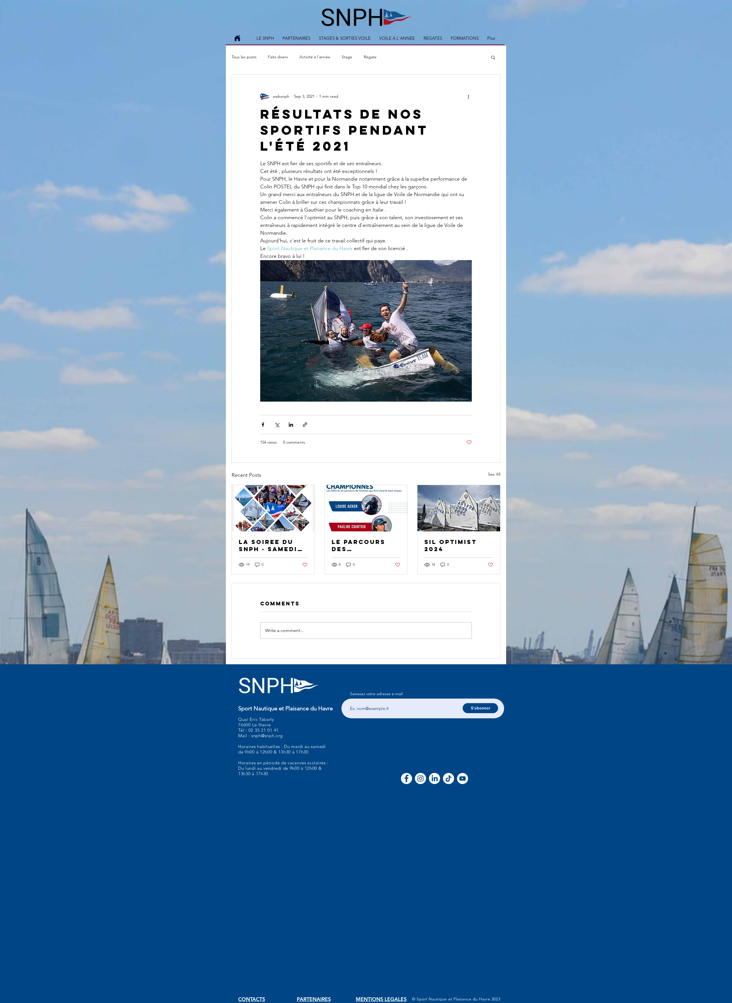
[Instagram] (420, 778)
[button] (345, 38)
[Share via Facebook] (263, 424)
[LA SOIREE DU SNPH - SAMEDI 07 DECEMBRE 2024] (273, 508)
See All (494, 474)
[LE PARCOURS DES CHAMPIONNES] (366, 508)
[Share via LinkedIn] (291, 424)
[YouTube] (462, 778)
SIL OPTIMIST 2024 (450, 545)
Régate (370, 56)
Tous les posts (244, 56)
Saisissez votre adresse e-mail (376, 694)
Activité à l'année (314, 56)
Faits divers (278, 56)
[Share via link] (305, 424)
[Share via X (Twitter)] (277, 424)
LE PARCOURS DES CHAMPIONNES (360, 545)
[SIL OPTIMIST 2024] (458, 508)
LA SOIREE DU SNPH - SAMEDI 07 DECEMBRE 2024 (268, 545)
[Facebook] (406, 778)
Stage (347, 56)
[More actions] (468, 96)
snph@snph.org (267, 735)
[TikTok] (448, 778)
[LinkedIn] (434, 778)
